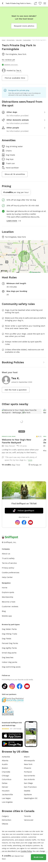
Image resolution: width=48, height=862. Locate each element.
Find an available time (15, 78)
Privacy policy (8, 568)
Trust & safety (8, 558)
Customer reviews (10, 606)
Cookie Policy (26, 851)
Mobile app (7, 616)
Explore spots (8, 592)
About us (6, 553)
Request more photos (24, 26)
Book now (38, 857)
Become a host (8, 602)
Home (4, 587)
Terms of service (9, 563)
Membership (7, 597)
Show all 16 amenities (15, 174)
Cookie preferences (10, 572)
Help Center (7, 577)
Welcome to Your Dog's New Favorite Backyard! (16, 441)
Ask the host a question (16, 390)
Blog (4, 611)
